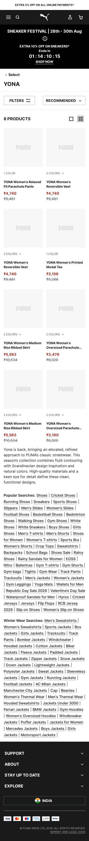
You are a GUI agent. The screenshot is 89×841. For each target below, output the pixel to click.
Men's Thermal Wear (65, 696)
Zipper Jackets (44, 658)
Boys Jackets (53, 728)
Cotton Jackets (49, 646)
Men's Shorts (57, 533)
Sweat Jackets (50, 671)
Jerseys (27, 603)
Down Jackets (18, 665)
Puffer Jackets (33, 722)
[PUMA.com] (44, 17)
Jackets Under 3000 (60, 703)
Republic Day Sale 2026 (26, 590)
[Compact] (71, 118)
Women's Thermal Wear (24, 696)
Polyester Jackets (19, 671)
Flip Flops (46, 603)
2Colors (53, 173)
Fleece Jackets (34, 652)
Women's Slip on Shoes (63, 609)
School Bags (37, 552)
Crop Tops (45, 546)
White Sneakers (31, 527)
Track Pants (70, 571)
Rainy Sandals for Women (40, 559)
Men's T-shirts (31, 533)
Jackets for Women (66, 722)
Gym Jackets (32, 677)
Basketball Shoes (48, 514)
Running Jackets (61, 677)
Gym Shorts (73, 565)
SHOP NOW (44, 62)
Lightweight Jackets (52, 665)
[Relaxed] (80, 119)
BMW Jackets (44, 709)
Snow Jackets (72, 658)
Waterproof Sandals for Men (30, 597)
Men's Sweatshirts (61, 620)
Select (14, 74)
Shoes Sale (60, 552)
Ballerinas (24, 565)
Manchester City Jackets (25, 690)
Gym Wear (48, 571)
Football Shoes (16, 514)
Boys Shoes (59, 527)
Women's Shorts (18, 546)
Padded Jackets (64, 652)
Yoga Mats (43, 584)
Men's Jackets (37, 578)
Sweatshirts (67, 546)
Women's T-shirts (41, 539)
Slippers (11, 508)
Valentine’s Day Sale (67, 590)
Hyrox (63, 597)
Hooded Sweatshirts (21, 703)
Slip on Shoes (28, 609)
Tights (30, 571)
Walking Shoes (31, 520)
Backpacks (13, 552)
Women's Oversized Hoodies (31, 716)
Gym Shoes (57, 520)
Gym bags (12, 571)
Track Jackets (16, 658)
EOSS (71, 559)
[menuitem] (67, 832)
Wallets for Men (70, 584)
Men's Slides (32, 508)
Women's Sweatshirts (23, 627)
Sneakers (42, 501)
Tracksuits (13, 578)
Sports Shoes (65, 501)
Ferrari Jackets (16, 709)
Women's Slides (60, 508)
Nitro (8, 565)
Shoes (42, 495)
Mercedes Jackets (22, 728)
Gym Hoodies (71, 709)
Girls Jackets (32, 633)
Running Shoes (17, 501)
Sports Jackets (58, 627)
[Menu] (8, 17)
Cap (54, 690)
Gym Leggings (18, 584)
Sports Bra (69, 539)
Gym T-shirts (47, 565)
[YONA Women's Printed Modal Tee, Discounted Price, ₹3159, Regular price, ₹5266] (65, 245)
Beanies (68, 690)
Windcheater (60, 639)
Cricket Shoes (63, 495)
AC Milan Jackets (50, 684)
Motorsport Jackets (38, 735)
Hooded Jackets (18, 646)
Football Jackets (18, 684)
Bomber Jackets (31, 639)
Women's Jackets (69, 578)
